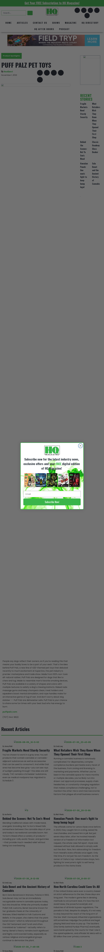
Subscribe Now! (52, 502)
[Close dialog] (80, 446)
